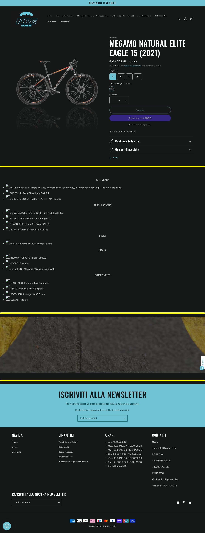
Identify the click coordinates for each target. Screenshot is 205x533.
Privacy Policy (65, 457)
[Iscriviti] (124, 418)
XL (138, 76)
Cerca (15, 447)
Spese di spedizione (132, 66)
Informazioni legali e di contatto (74, 461)
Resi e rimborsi (66, 452)
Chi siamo (16, 452)
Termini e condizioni (68, 442)
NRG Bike (98, 526)
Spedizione (64, 447)
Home (15, 442)
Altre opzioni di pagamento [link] (140, 125)
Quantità (113, 95)
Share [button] (115, 157)
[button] (84, 16)
